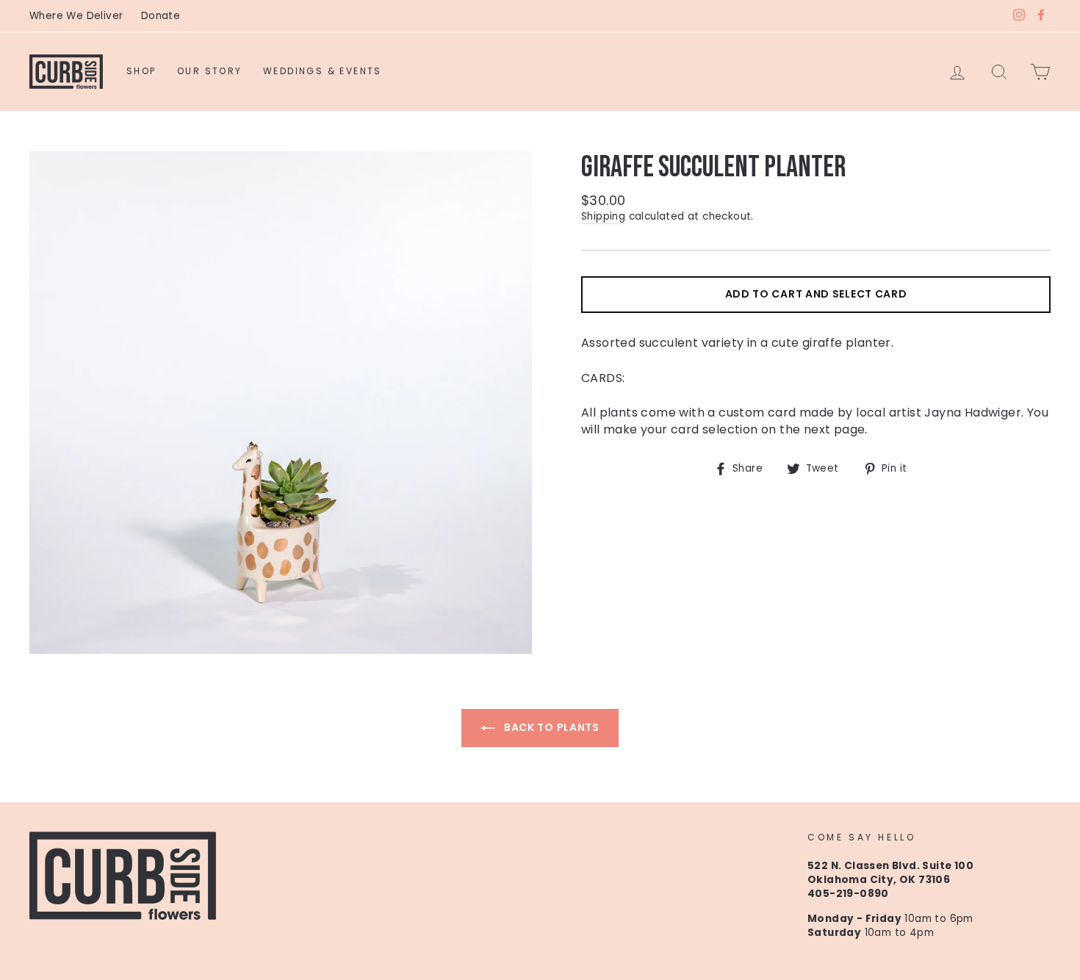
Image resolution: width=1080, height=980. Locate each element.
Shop (141, 71)
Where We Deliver (76, 16)
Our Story (209, 71)
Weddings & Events (322, 71)
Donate (160, 16)
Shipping (603, 216)
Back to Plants (550, 727)
